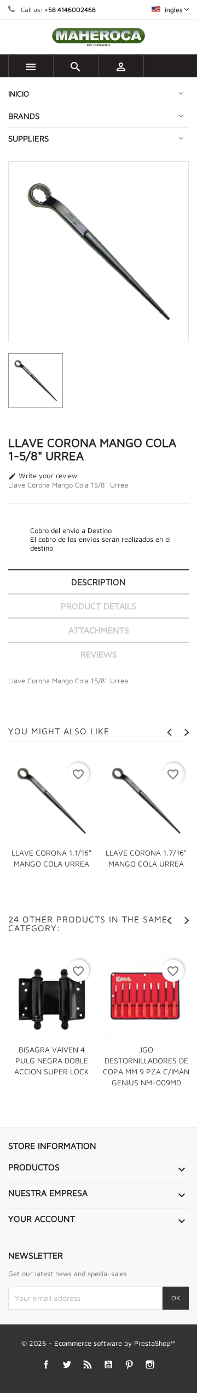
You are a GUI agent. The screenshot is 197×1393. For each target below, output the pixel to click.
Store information (52, 1146)
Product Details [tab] (98, 606)
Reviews (98, 654)
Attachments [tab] (98, 630)
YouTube (108, 1365)
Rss (88, 1365)
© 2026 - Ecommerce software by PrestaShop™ (98, 1343)
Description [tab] (98, 582)
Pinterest (129, 1365)
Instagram (150, 1365)
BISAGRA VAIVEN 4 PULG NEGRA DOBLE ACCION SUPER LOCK (51, 1060)
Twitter (67, 1365)
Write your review (42, 476)
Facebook (46, 1365)
